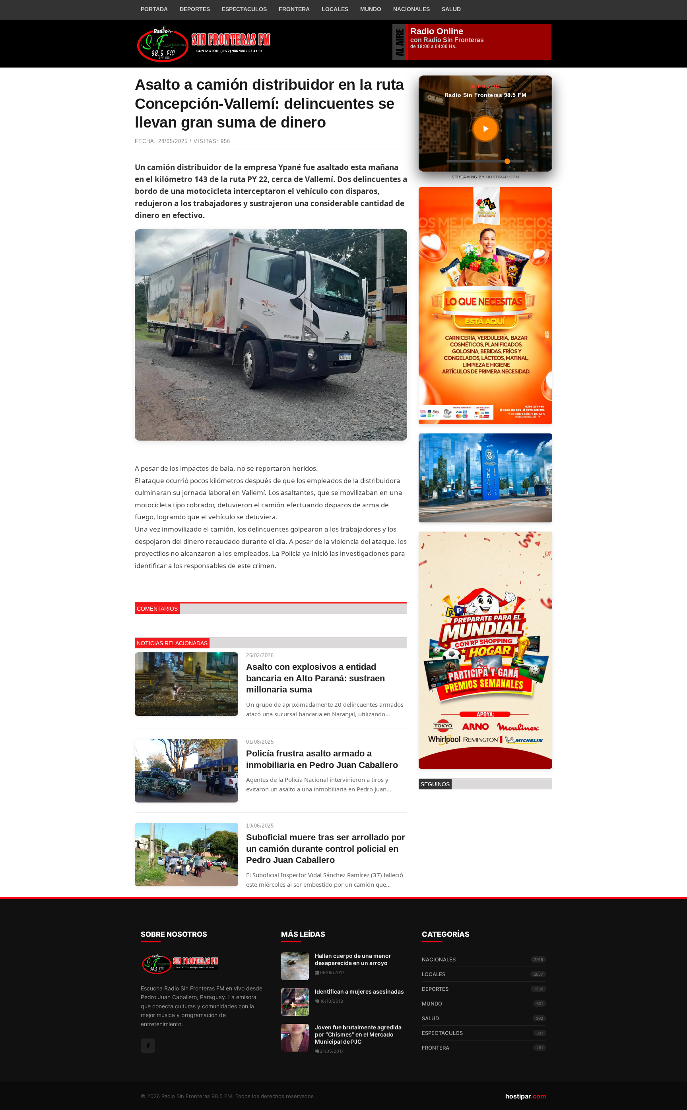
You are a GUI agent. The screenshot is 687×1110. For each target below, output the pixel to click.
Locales (335, 9)
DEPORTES (482, 989)
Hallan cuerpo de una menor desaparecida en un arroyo (353, 959)
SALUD (482, 1018)
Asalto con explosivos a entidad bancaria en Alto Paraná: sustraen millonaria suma (315, 678)
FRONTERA (294, 9)
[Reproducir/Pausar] (485, 129)
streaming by (485, 177)
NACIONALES (482, 959)
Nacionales (411, 9)
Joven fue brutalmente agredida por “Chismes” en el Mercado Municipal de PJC (358, 1034)
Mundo (370, 9)
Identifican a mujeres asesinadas (359, 991)
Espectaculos (244, 9)
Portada (154, 9)
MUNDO (482, 1003)
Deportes (195, 9)
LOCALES (482, 974)
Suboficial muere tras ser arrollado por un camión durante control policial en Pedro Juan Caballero (325, 848)
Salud (451, 9)
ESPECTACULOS (482, 1033)
